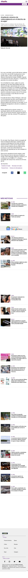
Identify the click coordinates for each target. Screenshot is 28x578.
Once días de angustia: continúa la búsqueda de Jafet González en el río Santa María (18, 416)
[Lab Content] (14, 534)
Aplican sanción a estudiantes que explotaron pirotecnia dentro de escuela (18, 454)
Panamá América (7, 540)
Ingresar (24, 4)
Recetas (16, 544)
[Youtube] (19, 561)
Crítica (5, 544)
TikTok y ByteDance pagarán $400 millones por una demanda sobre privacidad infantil (19, 322)
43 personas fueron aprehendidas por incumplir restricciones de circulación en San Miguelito (18, 466)
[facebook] (4, 561)
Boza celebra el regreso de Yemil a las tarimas (17, 216)
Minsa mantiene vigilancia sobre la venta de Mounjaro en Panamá (19, 263)
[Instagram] (9, 561)
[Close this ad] (27, 570)
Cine (15, 548)
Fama (12, 213)
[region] (14, 10)
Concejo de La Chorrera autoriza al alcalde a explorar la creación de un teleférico (18, 205)
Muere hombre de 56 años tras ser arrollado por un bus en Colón (18, 428)
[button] (12, 173)
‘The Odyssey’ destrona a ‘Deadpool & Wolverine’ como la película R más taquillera (19, 239)
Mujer (5, 552)
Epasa (15, 540)
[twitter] (14, 561)
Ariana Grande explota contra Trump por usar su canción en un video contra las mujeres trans (18, 311)
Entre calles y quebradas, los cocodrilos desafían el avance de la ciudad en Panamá (18, 489)
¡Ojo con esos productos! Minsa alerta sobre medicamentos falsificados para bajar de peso (19, 381)
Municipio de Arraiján (17, 165)
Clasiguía (16, 552)
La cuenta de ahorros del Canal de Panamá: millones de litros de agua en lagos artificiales (19, 439)
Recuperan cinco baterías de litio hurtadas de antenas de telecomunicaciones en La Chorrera (18, 369)
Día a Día (6, 548)
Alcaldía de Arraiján (5, 165)
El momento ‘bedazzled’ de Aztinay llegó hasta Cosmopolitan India (17, 298)
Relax (12, 236)
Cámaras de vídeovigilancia (16, 167)
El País (13, 202)
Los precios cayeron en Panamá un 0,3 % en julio (17, 477)
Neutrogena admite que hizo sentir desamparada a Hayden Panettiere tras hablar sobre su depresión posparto (18, 357)
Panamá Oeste (4, 167)
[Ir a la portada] (4, 2)
